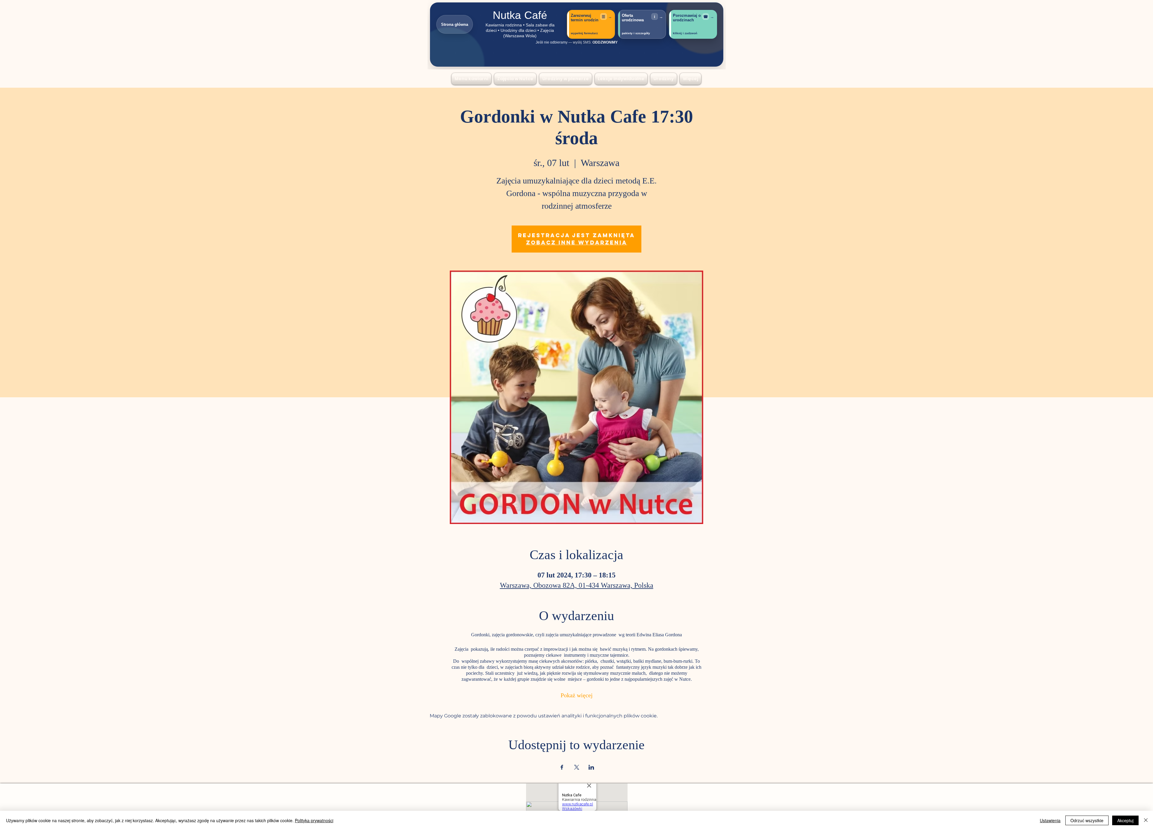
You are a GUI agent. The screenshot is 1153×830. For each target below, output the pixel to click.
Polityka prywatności (314, 820)
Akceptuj (1125, 820)
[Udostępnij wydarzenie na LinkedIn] (591, 767)
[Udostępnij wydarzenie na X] (577, 767)
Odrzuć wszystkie (1086, 820)
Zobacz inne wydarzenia (576, 242)
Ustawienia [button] (1050, 820)
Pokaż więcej (577, 696)
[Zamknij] (1145, 820)
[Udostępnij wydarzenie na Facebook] (562, 767)
